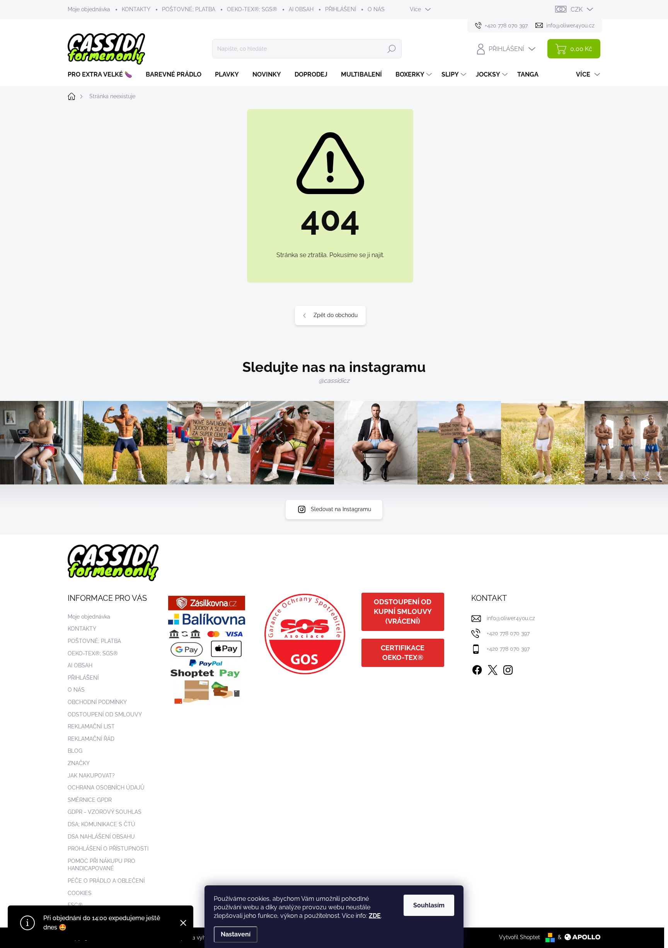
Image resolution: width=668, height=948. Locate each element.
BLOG (75, 751)
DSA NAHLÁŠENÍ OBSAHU (101, 837)
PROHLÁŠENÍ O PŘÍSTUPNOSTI (108, 849)
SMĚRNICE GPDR (90, 800)
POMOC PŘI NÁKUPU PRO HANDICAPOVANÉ (101, 865)
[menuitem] (103, 74)
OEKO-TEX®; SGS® (252, 9)
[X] (492, 668)
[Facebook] (477, 668)
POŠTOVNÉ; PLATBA (188, 9)
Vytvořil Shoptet (519, 937)
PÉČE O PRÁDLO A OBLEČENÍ (106, 881)
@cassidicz (334, 380)
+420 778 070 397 (508, 633)
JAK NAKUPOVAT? (91, 775)
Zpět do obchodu (336, 315)
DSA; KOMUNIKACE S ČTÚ (101, 824)
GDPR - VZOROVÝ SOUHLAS (104, 812)
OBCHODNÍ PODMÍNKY (97, 702)
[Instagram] (508, 668)
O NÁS (376, 9)
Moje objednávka (89, 9)
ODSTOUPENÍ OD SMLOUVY (105, 714)
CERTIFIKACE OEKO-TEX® (402, 653)
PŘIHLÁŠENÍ (340, 9)
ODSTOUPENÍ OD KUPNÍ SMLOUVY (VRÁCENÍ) (403, 611)
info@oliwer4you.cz (511, 618)
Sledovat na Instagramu (341, 509)
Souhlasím (429, 905)
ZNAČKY (79, 763)
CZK (577, 9)
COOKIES (80, 893)
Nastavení (235, 934)
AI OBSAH (301, 9)
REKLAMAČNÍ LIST (91, 726)
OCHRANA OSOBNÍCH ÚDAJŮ (106, 787)
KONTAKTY (136, 9)
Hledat (391, 49)
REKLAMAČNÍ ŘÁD (91, 739)
